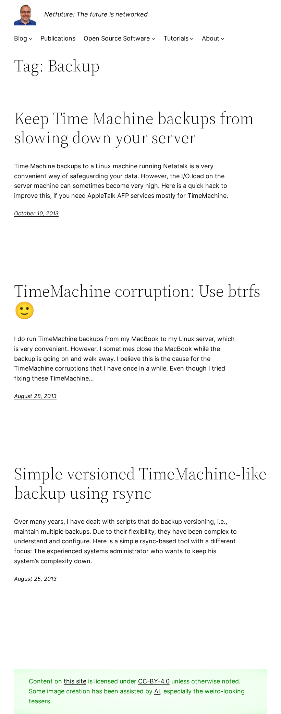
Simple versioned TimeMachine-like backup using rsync (140, 483)
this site (75, 681)
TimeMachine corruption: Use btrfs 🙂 (137, 300)
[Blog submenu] (31, 39)
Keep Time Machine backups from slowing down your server (134, 128)
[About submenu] (222, 39)
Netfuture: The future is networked (96, 14)
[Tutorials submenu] (192, 39)
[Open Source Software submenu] (153, 39)
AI (157, 691)
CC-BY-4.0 (154, 681)
